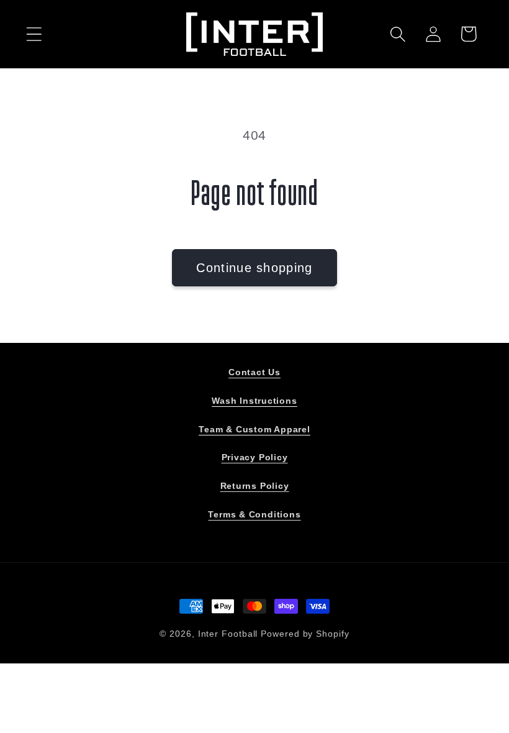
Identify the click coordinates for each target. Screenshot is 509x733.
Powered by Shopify (305, 634)
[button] (34, 34)
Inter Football (228, 634)
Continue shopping (254, 268)
